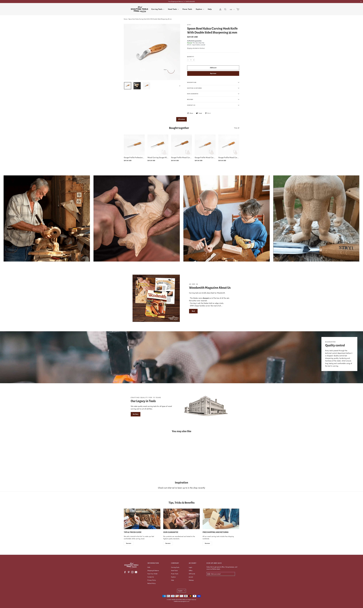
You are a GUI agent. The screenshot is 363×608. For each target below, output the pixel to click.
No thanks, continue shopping (181, 322)
